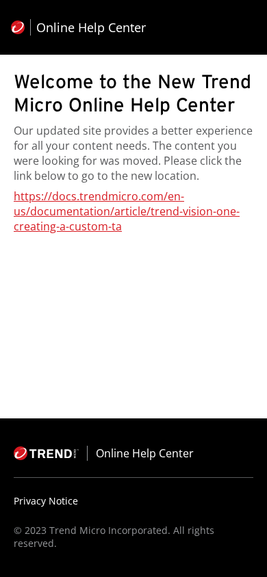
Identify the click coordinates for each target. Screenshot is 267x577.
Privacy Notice (46, 500)
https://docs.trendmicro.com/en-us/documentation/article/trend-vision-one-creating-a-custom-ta (127, 211)
